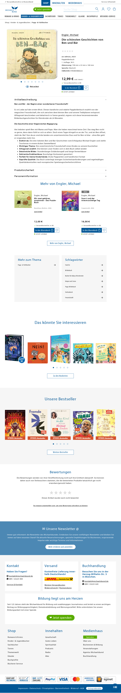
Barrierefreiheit (62, 688)
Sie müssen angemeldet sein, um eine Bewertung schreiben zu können (60, 505)
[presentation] (15, 199)
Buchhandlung (89, 656)
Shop (45, 3)
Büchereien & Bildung (93, 645)
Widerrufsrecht (51, 588)
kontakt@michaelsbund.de (21, 576)
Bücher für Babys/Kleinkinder (74, 276)
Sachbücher (50, 16)
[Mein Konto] (103, 9)
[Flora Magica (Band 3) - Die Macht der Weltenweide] (15, 347)
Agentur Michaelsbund (93, 652)
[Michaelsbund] (11, 10)
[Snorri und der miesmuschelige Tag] (70, 201)
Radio (48, 652)
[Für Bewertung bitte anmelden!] (67, 52)
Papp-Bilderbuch (70, 287)
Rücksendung (65, 588)
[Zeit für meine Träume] (106, 423)
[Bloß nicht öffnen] (83, 347)
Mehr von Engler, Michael (60, 243)
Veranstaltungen (90, 648)
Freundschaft (69, 298)
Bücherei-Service (107, 16)
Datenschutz (35, 688)
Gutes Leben (50, 641)
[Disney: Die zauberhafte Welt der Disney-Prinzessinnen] (60, 347)
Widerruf (75, 688)
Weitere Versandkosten (55, 585)
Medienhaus (75, 3)
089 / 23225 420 (91, 584)
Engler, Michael (70, 35)
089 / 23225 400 (16, 579)
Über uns (87, 641)
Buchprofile (92, 16)
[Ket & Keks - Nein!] (38, 347)
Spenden (90, 637)
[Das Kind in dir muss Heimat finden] (60, 423)
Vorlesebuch (69, 292)
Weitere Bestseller (60, 452)
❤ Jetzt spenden (43, 9)
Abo (47, 656)
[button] (53, 367)
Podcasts (49, 648)
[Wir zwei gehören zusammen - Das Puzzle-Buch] (23, 199)
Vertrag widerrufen (94, 688)
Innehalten (58, 3)
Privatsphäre (48, 688)
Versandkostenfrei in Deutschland (20, 2)
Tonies (60, 16)
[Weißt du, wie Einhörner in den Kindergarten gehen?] (106, 347)
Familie (67, 265)
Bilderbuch (68, 270)
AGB (82, 688)
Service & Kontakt (109, 2)
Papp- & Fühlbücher (24, 265)
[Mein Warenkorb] (114, 9)
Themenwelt (70, 16)
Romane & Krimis (12, 16)
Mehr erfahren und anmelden (60, 546)
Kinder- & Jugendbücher (32, 16)
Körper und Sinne (70, 281)
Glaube (81, 16)
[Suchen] (97, 9)
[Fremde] (38, 423)
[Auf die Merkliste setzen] (86, 87)
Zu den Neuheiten (60, 375)
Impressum (23, 688)
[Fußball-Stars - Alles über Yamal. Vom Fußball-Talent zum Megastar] (83, 423)
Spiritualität (50, 645)
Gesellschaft (50, 637)
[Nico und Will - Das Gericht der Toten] (15, 423)
